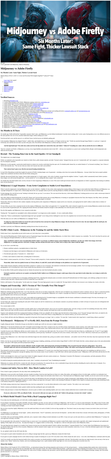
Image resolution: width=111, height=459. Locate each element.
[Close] (1, 94)
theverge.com (49, 112)
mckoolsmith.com (48, 118)
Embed (6, 83)
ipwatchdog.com (37, 117)
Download (28, 75)
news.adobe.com (36, 106)
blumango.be (22, 127)
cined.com (39, 109)
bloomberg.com (14, 100)
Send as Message (8, 81)
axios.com (36, 119)
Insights (35, 75)
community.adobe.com (70, 111)
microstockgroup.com (84, 111)
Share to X (6, 91)
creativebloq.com (45, 102)
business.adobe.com (38, 103)
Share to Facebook (8, 86)
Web (32, 75)
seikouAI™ (47, 75)
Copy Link (7, 80)
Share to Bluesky (8, 89)
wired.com (38, 121)
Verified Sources (5, 454)
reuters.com (46, 122)
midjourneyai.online (27, 125)
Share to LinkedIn (8, 88)
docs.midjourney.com (37, 124)
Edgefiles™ (41, 75)
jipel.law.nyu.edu (33, 114)
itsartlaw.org (37, 115)
